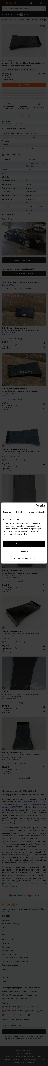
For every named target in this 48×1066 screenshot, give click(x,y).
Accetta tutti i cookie (24, 544)
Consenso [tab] (7, 512)
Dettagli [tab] (19, 512)
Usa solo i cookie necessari (24, 558)
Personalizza (23, 551)
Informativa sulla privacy (18, 534)
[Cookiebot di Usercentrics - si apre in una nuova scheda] (35, 505)
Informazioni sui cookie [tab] (36, 512)
